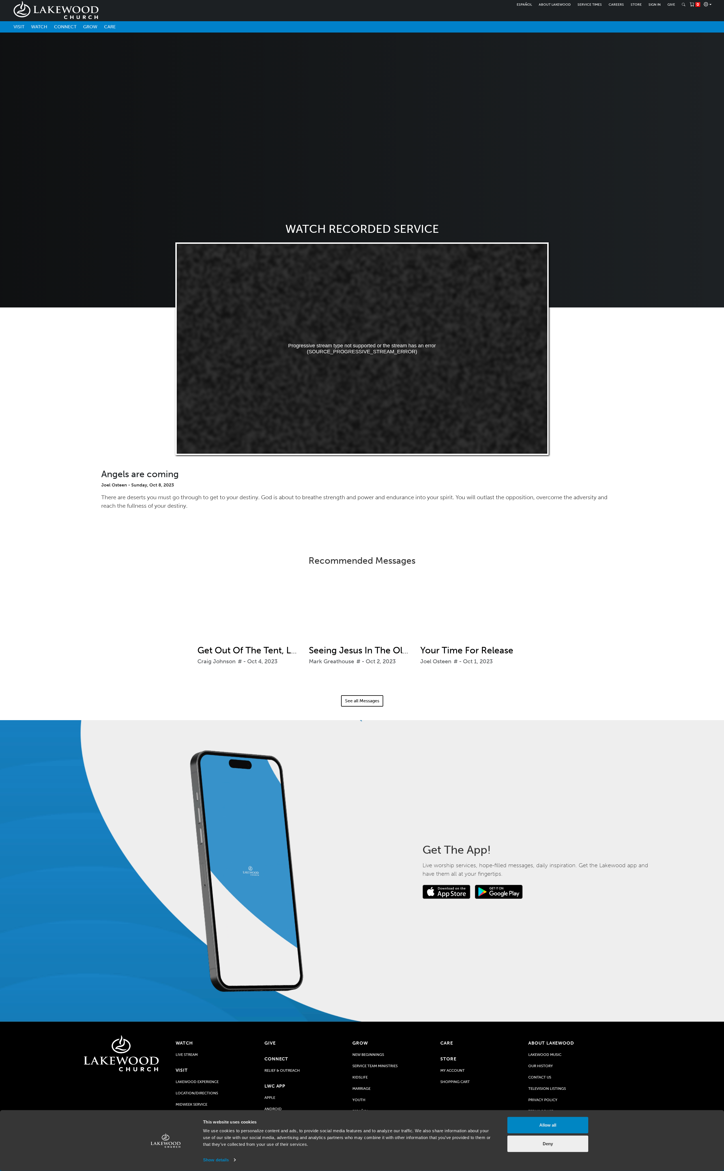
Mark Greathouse (331, 661)
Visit (19, 26)
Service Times (590, 5)
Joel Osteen (435, 661)
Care (110, 26)
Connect (65, 26)
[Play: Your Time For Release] (473, 609)
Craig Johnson (216, 661)
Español (524, 5)
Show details (216, 1159)
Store (636, 5)
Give (671, 5)
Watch (39, 26)
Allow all (547, 1125)
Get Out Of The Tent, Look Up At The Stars (285, 650)
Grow (90, 26)
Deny (548, 1143)
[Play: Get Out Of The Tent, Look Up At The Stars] (250, 609)
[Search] (684, 4)
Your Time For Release (466, 650)
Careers (616, 5)
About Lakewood (555, 5)
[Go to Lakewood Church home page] (121, 1053)
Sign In (654, 5)
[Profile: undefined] (708, 4)
